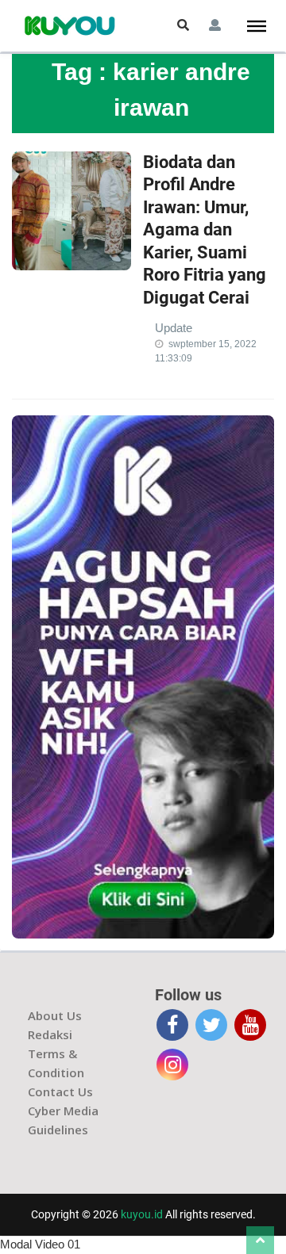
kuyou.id (142, 1214)
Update (173, 328)
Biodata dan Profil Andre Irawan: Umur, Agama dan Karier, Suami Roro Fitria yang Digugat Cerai (204, 230)
